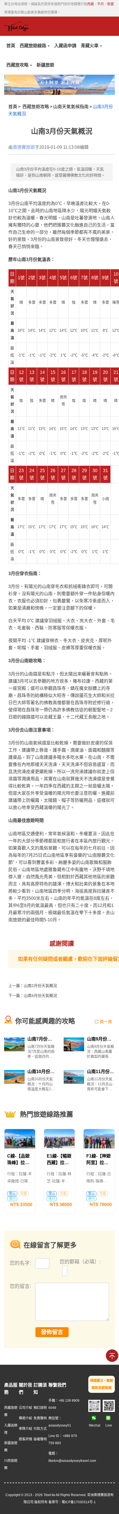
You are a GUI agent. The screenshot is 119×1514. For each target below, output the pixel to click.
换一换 (106, 1021)
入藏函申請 (65, 45)
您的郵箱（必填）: (80, 1262)
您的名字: (21, 1263)
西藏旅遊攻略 (35, 106)
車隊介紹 (25, 1429)
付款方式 (40, 1429)
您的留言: (20, 1286)
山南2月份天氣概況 (40, 985)
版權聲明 (40, 1439)
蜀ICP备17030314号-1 (79, 1502)
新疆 (110, 4)
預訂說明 (40, 1408)
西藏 (90, 4)
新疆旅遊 (45, 65)
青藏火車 (90, 45)
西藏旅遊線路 (33, 45)
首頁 (10, 45)
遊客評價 (25, 1439)
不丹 (100, 4)
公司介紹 (25, 1408)
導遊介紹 (25, 1418)
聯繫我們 (57, 1385)
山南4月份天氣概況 (40, 995)
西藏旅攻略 (17, 65)
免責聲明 (40, 1418)
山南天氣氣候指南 (71, 106)
